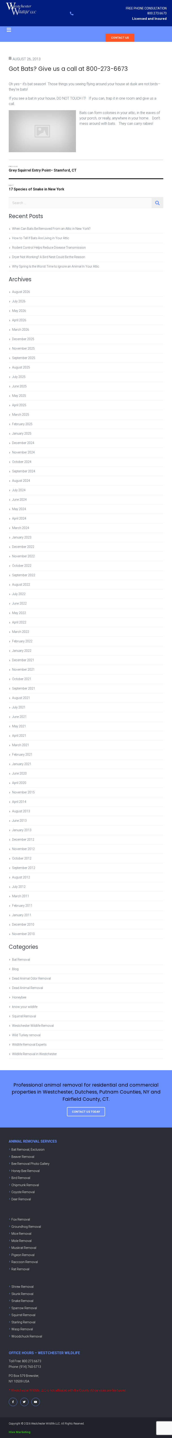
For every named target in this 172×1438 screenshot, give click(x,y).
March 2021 (20, 745)
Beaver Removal (22, 1157)
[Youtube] (35, 1402)
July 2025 (19, 377)
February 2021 (22, 754)
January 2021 (21, 764)
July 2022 (19, 594)
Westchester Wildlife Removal (33, 1025)
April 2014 (19, 802)
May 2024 (19, 509)
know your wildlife (24, 1007)
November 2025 (23, 348)
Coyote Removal (23, 1192)
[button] (8, 30)
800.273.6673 (157, 13)
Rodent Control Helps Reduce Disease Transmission (49, 247)
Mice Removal (21, 1233)
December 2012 (23, 839)
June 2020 (19, 773)
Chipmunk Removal (25, 1185)
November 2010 (23, 934)
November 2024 (23, 452)
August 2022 (21, 584)
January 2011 (21, 915)
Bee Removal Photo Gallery (30, 1164)
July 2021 (19, 707)
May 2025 (19, 395)
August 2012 (21, 877)
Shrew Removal (22, 1286)
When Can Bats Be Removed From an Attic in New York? (51, 228)
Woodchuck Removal (26, 1336)
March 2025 (20, 414)
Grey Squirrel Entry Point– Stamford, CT (43, 170)
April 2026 (19, 320)
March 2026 (20, 329)
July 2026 (19, 301)
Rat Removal (20, 1269)
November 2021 (23, 669)
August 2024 (21, 480)
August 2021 (21, 698)
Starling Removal (23, 1322)
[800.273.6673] (71, 13)
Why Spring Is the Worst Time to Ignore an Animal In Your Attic (55, 266)
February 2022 (22, 641)
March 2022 (20, 632)
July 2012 (19, 887)
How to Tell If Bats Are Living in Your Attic (40, 238)
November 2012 (23, 849)
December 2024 (23, 443)
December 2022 (23, 547)
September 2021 (23, 688)
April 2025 (19, 405)
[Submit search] (157, 203)
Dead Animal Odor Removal (31, 978)
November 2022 (23, 556)
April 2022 (19, 622)
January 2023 (21, 537)
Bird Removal (20, 1178)
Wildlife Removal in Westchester (34, 1054)
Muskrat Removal (23, 1248)
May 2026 (19, 311)
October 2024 (21, 462)
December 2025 (23, 339)
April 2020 (19, 783)
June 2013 (19, 820)
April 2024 (19, 518)
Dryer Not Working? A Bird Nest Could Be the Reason (48, 257)
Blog (15, 969)
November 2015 (23, 792)
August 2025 (21, 367)
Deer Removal (21, 1199)
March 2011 (20, 896)
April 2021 (19, 735)
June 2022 (19, 603)
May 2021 (19, 726)
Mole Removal (21, 1241)
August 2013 (21, 811)
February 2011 (22, 905)
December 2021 (23, 660)
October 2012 (21, 858)
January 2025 (21, 433)
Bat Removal (21, 959)
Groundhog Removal (26, 1226)
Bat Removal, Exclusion (28, 1149)
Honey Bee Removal (25, 1171)
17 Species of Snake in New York (36, 189)
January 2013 (21, 830)
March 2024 (20, 528)
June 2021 (19, 717)
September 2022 (23, 575)
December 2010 (23, 924)
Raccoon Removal (24, 1262)
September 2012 (23, 868)
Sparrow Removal (24, 1308)
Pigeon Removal (22, 1255)
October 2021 (21, 679)
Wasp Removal (22, 1329)
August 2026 (21, 292)
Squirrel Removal (24, 1016)
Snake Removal (22, 1301)
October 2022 (21, 565)
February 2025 (22, 424)
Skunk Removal (22, 1294)
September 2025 (23, 358)
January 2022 (21, 650)
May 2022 (19, 613)
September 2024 (23, 471)
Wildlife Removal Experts (29, 1044)
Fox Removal (20, 1219)
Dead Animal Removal (27, 988)
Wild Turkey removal (26, 1035)
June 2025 (19, 386)
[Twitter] (24, 1402)
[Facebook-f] (13, 1402)
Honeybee (19, 997)
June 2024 (19, 499)
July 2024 (19, 490)
